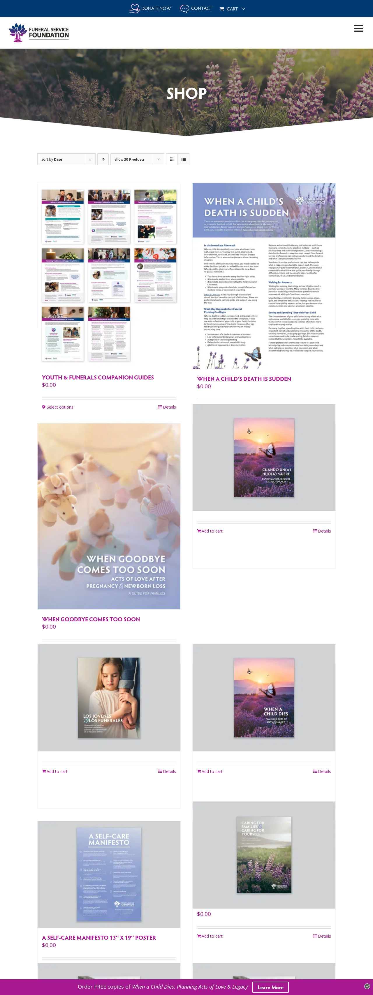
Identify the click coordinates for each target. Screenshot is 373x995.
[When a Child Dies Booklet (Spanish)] (264, 457)
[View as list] (183, 159)
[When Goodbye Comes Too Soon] (109, 516)
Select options (60, 407)
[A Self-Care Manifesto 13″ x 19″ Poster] (109, 874)
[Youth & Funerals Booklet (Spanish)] (109, 698)
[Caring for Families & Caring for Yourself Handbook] (264, 855)
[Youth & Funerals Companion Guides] (109, 275)
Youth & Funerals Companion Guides (98, 377)
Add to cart (212, 531)
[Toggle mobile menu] (359, 28)
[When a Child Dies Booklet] (264, 698)
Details (169, 407)
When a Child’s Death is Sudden (244, 379)
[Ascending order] (103, 159)
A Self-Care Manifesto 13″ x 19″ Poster (99, 937)
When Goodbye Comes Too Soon (91, 619)
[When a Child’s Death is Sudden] (264, 276)
